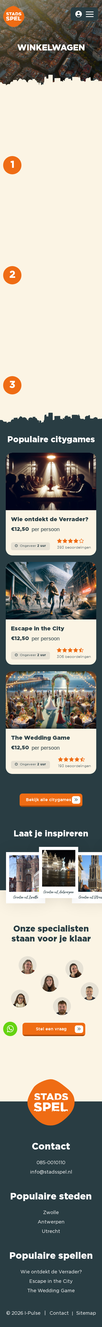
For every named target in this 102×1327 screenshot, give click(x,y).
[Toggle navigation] (89, 14)
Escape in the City (51, 1281)
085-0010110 (51, 1163)
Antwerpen (51, 1222)
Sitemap (86, 1313)
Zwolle (51, 1213)
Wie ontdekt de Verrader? (51, 1272)
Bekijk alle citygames (48, 799)
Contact (59, 1313)
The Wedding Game (51, 1291)
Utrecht (51, 1232)
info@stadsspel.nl (51, 1172)
